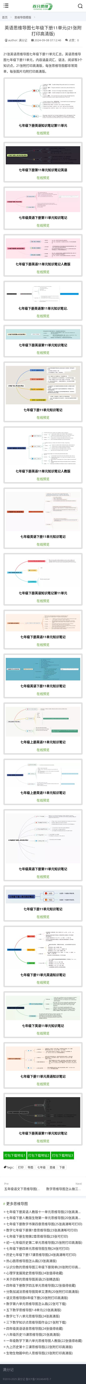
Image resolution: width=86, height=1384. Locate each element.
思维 (52, 1167)
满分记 (21, 1379)
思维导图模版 (22, 17)
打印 (21, 1167)
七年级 (41, 1167)
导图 (30, 1167)
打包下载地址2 (38, 1155)
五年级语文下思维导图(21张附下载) (29, 1189)
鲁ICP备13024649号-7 (38, 1379)
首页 (5, 17)
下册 (62, 1167)
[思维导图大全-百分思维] (43, 9)
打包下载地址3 (62, 1155)
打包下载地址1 (14, 1155)
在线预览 (43, 133)
